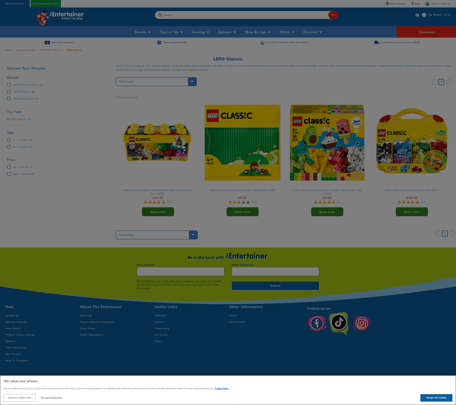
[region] (228, 390)
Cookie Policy (222, 388)
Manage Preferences (51, 397)
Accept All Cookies (436, 397)
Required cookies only (19, 397)
